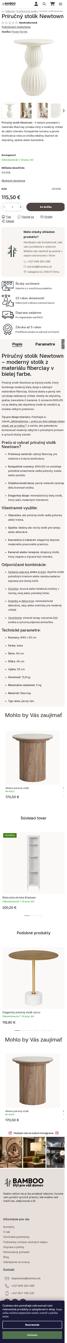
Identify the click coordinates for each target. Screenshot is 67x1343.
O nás (6, 1231)
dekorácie (27, 601)
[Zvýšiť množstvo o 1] (20, 207)
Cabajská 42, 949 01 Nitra (43, 271)
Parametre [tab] (45, 344)
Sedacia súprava (18, 572)
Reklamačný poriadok (16, 1252)
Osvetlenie (15, 617)
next (63, 850)
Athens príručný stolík (17, 788)
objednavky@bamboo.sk (26, 1278)
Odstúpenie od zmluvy (16, 1262)
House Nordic (19, 31)
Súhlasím (32, 1335)
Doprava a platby (13, 1247)
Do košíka (46, 207)
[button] (33, 796)
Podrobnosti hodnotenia (16, 27)
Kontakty (8, 1226)
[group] (33, 765)
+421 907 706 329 (22, 1293)
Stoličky (13, 588)
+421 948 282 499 (38, 261)
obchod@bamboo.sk (39, 266)
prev (3, 850)
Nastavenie (32, 1324)
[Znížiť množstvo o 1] (4, 207)
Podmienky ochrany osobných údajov (25, 1242)
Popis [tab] (17, 344)
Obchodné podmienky (16, 1236)
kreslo (42, 572)
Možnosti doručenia (13, 180)
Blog (6, 1257)
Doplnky (13, 601)
